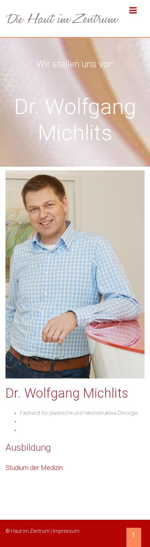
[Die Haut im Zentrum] (62, 18)
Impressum (66, 531)
